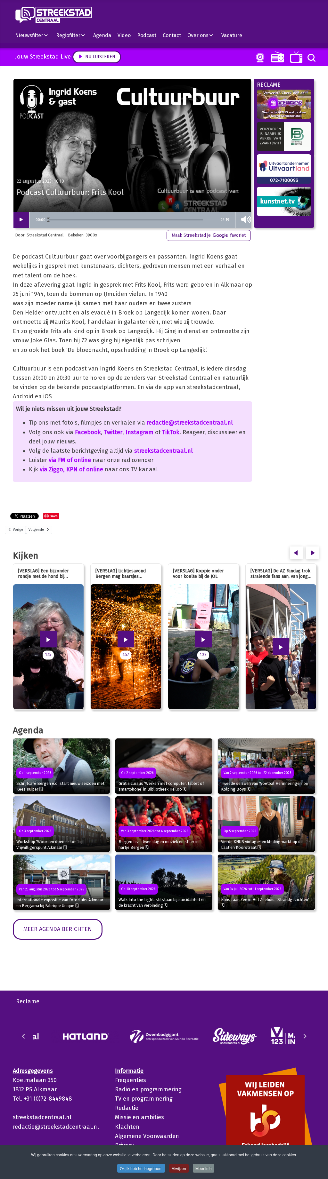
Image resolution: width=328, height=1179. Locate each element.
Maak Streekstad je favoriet (209, 235)
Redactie (126, 1107)
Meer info (203, 1168)
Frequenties (130, 1080)
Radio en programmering (148, 1089)
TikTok (170, 432)
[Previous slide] (23, 1036)
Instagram (139, 432)
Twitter (113, 432)
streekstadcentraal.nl (163, 450)
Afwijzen (179, 1168)
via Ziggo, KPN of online (71, 469)
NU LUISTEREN (276, 56)
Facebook (88, 432)
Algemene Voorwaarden (147, 1136)
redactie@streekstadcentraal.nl (190, 422)
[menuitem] (34, 35)
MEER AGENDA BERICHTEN (57, 929)
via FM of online (70, 460)
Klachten (127, 1126)
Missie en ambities (139, 1117)
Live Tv (295, 57)
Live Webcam (259, 57)
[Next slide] (304, 1036)
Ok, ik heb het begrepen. (141, 1168)
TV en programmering (144, 1098)
